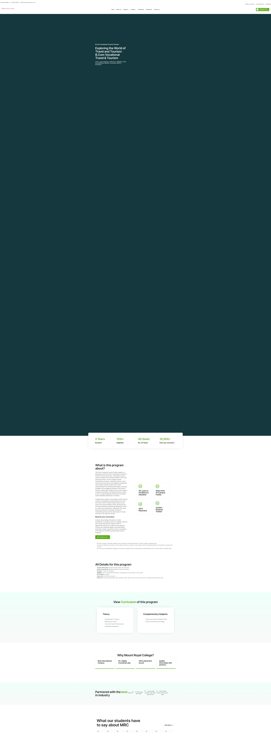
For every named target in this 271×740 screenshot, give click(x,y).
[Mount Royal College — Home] (8, 9)
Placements (149, 9)
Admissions (141, 9)
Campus (133, 9)
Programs (125, 9)
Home (112, 9)
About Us (118, 9)
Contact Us (157, 9)
